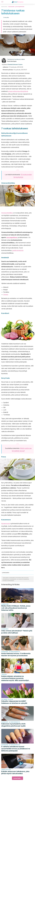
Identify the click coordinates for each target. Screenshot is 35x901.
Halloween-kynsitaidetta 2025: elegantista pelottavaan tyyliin (13, 725)
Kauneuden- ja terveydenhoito (16, 6)
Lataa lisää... (17, 778)
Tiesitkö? (4, 674)
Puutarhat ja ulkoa (7, 699)
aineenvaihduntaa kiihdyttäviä (18, 91)
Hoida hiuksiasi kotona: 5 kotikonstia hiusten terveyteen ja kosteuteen (15, 654)
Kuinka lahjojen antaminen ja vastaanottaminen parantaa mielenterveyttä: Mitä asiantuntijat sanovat (15, 678)
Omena (5, 294)
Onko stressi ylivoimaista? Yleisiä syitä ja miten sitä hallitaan (16, 632)
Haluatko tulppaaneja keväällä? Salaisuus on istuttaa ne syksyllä (14, 702)
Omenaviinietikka (7, 213)
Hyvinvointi (4, 6)
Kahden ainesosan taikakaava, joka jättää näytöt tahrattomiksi (15, 772)
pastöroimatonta (17, 250)
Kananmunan (5, 523)
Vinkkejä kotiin (6, 769)
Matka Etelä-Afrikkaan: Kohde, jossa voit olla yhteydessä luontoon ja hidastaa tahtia (15, 608)
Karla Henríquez (12, 61)
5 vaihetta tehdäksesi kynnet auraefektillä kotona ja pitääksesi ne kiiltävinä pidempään (15, 749)
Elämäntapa (4, 604)
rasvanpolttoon (11, 237)
